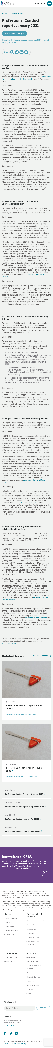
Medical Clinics (9, 961)
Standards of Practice (34, 937)
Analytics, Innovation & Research (34, 967)
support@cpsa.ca (9, 643)
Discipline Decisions (11, 930)
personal (32, 503)
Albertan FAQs (9, 935)
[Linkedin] (21, 52)
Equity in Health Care (33, 961)
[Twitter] (17, 52)
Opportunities (31, 973)
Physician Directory (11, 918)
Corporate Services (33, 977)
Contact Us (30, 993)
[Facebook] (12, 52)
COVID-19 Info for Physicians (32, 943)
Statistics (29, 989)
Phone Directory (9, 1025)
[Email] (26, 52)
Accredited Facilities (11, 957)
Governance (30, 957)
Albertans (8, 914)
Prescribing (30, 933)
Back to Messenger (14, 34)
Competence (31, 929)
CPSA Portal (39, 4)
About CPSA (31, 954)
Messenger (30, 981)
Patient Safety (9, 926)
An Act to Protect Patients (36, 618)
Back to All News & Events (13, 13)
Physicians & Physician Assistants (35, 915)
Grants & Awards (32, 985)
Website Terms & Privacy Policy (15, 1044)
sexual (21, 503)
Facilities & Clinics (11, 954)
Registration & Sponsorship (36, 921)
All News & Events (41, 656)
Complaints (8, 922)
